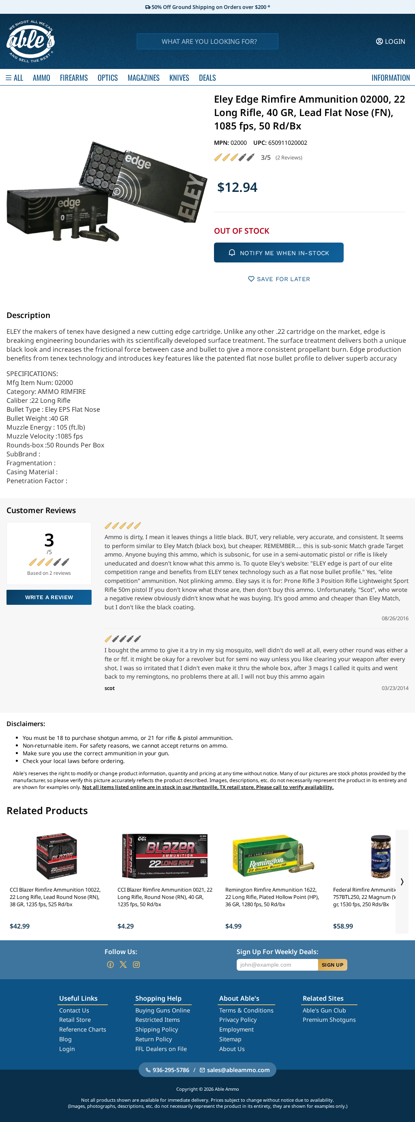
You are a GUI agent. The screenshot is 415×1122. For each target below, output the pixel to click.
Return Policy (153, 1039)
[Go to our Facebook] (110, 965)
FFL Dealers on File (161, 1049)
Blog (65, 1039)
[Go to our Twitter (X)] (123, 965)
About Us (232, 1049)
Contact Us (74, 1010)
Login (67, 1049)
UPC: (260, 142)
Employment (236, 1029)
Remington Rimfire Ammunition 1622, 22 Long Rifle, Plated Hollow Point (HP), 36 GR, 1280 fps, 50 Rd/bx (272, 897)
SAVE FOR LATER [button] (283, 279)
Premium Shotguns (329, 1019)
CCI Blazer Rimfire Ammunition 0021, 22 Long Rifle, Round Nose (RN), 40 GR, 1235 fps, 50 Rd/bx (165, 897)
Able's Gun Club (324, 1010)
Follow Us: (121, 951)
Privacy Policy (238, 1019)
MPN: (222, 142)
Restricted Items (157, 1019)
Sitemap (230, 1039)
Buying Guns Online (162, 1010)
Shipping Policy (156, 1029)
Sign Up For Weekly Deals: (277, 951)
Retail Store (75, 1019)
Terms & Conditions (246, 1010)
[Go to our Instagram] (136, 965)
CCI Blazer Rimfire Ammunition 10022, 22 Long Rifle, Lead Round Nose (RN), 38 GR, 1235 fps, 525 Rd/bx (55, 897)
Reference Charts (82, 1029)
